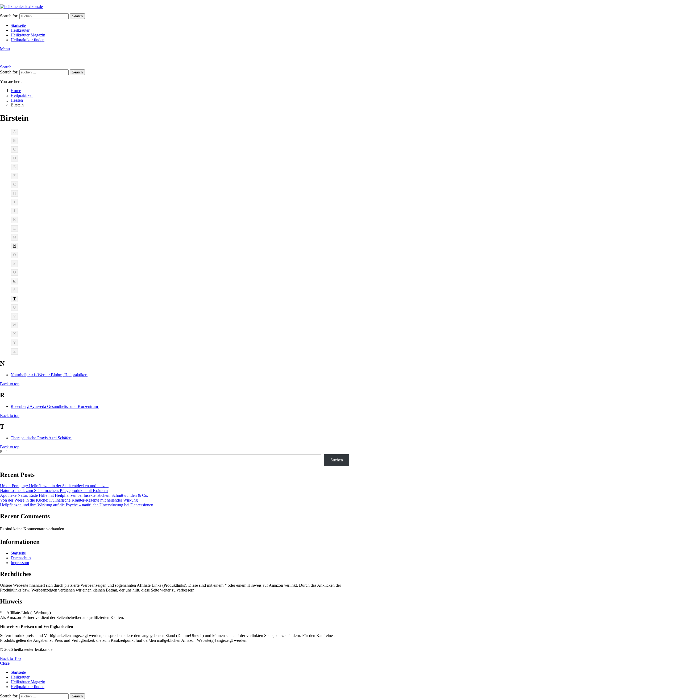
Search (77, 16)
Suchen (6, 451)
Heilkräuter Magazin (28, 35)
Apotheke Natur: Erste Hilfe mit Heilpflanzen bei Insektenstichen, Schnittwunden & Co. (74, 495)
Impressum (20, 562)
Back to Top (10, 658)
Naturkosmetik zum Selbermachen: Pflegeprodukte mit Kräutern (54, 490)
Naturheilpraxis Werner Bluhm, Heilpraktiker (49, 375)
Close (5, 663)
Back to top (9, 384)
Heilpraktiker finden (27, 40)
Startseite (18, 25)
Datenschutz (21, 558)
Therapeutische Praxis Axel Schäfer (41, 438)
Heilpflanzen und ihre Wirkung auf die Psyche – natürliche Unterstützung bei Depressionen (76, 505)
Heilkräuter (20, 30)
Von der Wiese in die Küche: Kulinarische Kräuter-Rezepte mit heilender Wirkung (69, 500)
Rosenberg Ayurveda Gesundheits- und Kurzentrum (55, 406)
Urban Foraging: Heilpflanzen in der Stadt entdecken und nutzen (54, 485)
